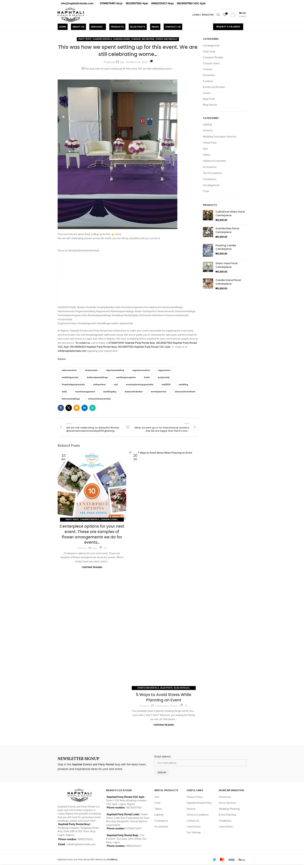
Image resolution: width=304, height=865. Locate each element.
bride (147, 377)
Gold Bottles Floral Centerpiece (227, 230)
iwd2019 (166, 384)
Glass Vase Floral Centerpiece (226, 265)
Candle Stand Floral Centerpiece (228, 281)
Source (62, 359)
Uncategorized (211, 45)
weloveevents (69, 370)
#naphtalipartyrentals (73, 384)
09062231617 (134, 846)
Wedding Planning (229, 809)
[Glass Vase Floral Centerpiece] (208, 268)
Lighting (207, 124)
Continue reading (92, 567)
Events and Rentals (166, 39)
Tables (206, 154)
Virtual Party (210, 142)
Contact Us (193, 820)
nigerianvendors (141, 370)
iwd (116, 384)
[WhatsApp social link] (92, 408)
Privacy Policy (195, 797)
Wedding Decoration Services (219, 136)
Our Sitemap (194, 832)
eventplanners (158, 391)
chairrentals (91, 370)
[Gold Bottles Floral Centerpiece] (208, 233)
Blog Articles (181, 688)
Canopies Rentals (102, 39)
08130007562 (134, 807)
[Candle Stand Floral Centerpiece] (208, 284)
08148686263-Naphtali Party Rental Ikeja (93, 346)
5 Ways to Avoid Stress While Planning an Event (163, 697)
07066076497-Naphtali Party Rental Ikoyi (132, 343)
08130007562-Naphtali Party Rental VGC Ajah (144, 346)
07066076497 (134, 828)
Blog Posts (166, 688)
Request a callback (228, 27)
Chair (206, 191)
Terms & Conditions (198, 814)
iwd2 (64, 391)
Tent (205, 148)
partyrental (164, 377)
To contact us (82, 343)
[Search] (218, 15)
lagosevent (164, 370)
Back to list (128, 427)
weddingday (110, 391)
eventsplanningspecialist (139, 384)
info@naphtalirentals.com (77, 3)
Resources (225, 797)
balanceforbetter (134, 391)
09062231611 (85, 839)
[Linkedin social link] (84, 408)
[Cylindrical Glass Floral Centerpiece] (208, 216)
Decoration (148, 39)
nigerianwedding (115, 370)
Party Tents (84, 39)
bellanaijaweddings (97, 377)
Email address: (162, 756)
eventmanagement (85, 391)
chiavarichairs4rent (185, 391)
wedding (183, 384)
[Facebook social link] (61, 408)
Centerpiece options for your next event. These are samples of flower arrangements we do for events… (92, 534)
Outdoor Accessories (214, 161)
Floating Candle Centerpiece (225, 247)
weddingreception (126, 377)
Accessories (210, 167)
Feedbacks (225, 820)
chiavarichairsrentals (99, 398)
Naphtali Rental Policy (199, 802)
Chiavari (135, 39)
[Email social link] (76, 408)
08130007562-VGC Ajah (191, 3)
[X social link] (69, 408)
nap (122, 62)
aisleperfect (99, 384)
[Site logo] (71, 14)
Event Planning (227, 814)
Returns (191, 809)
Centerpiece (210, 179)
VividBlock (112, 859)
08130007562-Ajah (137, 3)
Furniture (208, 81)
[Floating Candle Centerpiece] (208, 250)
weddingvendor (70, 377)
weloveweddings (71, 398)
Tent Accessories (212, 173)
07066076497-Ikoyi (111, 3)
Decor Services (227, 802)
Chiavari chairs (121, 39)
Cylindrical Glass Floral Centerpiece (230, 213)
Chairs (206, 93)
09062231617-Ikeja (162, 3)
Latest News (194, 826)
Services (208, 130)
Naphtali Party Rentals (166, 706)
